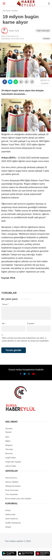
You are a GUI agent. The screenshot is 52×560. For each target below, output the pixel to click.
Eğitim (7, 38)
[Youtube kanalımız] (33, 555)
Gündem (8, 33)
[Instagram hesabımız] (25, 555)
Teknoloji (9, 44)
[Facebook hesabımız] (8, 555)
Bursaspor (9, 28)
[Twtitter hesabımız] (17, 555)
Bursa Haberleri (12, 22)
